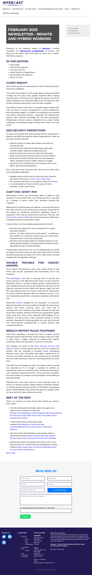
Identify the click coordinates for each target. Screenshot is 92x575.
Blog (22, 553)
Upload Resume (59, 490)
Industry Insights (73, 28)
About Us (24, 536)
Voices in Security (74, 33)
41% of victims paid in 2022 (17, 217)
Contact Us (24, 556)
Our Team (26, 541)
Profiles (27, 550)
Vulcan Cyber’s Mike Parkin (40, 179)
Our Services (25, 547)
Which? (19, 303)
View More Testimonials (57, 549)
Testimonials (24, 555)
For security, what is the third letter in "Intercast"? (37, 508)
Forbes (54, 181)
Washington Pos (17, 278)
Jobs (22, 549)
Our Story (26, 538)
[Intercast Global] (13, 5)
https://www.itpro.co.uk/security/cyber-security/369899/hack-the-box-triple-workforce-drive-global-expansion (31, 426)
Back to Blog (10, 453)
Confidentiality (29, 544)
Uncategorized (73, 31)
